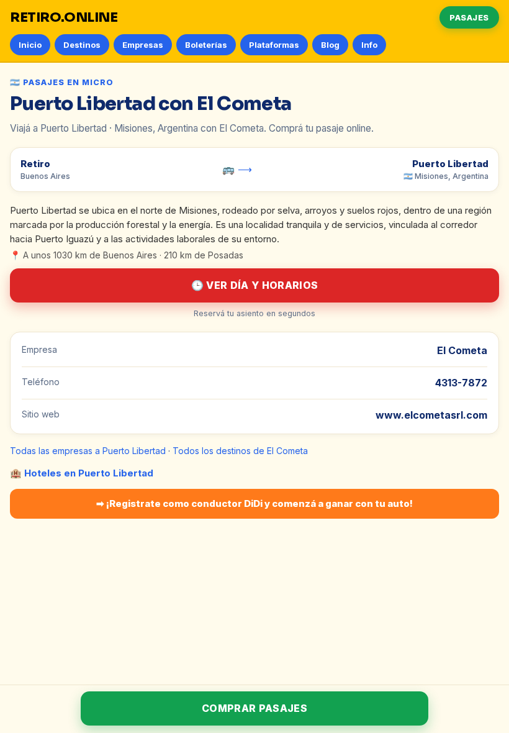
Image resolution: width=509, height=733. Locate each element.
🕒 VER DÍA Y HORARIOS (254, 285)
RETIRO (64, 17)
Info (369, 45)
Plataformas (274, 45)
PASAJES (469, 17)
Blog (330, 45)
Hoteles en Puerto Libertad (88, 473)
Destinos (82, 45)
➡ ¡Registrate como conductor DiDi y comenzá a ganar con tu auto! (254, 503)
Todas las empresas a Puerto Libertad (88, 450)
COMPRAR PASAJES (254, 708)
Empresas (142, 45)
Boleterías (206, 45)
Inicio (30, 45)
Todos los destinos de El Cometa (240, 450)
